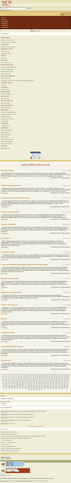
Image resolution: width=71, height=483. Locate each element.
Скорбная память (5, 89)
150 (67, 381)
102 (3, 379)
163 (37, 382)
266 (56, 388)
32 (60, 375)
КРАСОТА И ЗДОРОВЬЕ (8, 76)
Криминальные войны (6, 143)
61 (52, 376)
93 (50, 378)
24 (43, 375)
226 (12, 386)
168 (51, 382)
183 (26, 383)
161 (31, 382)
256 (28, 388)
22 (39, 375)
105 (11, 379)
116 (41, 379)
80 (23, 378)
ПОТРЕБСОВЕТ (5, 91)
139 (37, 381)
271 (29, 389)
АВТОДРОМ (4, 110)
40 (8, 376)
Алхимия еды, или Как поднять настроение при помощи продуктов (17, 80)
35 (66, 375)
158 (23, 382)
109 (22, 379)
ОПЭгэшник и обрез (6, 134)
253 (20, 388)
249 (9, 388)
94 (52, 378)
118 (46, 379)
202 (12, 385)
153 (9, 382)
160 (28, 382)
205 (20, 385)
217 (53, 385)
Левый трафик (4, 137)
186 (34, 383)
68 (66, 376)
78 (19, 378)
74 (10, 378)
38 (4, 376)
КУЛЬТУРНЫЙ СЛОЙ (7, 64)
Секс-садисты (6, 238)
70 (2, 378)
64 (58, 376)
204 (17, 385)
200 (6, 385)
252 (17, 388)
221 (64, 385)
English (3, 395)
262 (45, 388)
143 (48, 381)
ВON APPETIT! (5, 96)
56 (41, 376)
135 (26, 381)
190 (45, 383)
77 (17, 378)
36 (68, 375)
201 (9, 385)
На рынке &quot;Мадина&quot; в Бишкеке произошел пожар (15, 420)
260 (39, 388)
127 (3, 381)
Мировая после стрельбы (10, 278)
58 (45, 376)
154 (12, 382)
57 (43, 376)
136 (28, 381)
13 (20, 375)
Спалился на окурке (8, 252)
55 (39, 376)
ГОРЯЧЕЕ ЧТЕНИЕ (6, 82)
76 (15, 378)
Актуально (3, 85)
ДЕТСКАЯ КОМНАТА (7, 105)
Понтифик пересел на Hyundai (8, 114)
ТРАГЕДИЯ (4, 87)
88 (40, 378)
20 (35, 375)
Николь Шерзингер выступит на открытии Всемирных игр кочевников (18, 417)
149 (64, 381)
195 (59, 383)
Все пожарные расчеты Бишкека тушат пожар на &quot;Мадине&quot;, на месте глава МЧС (23, 411)
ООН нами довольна (6, 62)
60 (50, 376)
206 (23, 385)
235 (37, 386)
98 (60, 378)
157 (20, 382)
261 (42, 388)
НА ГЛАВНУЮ (4, 34)
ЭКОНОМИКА (5, 44)
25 (45, 375)
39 (6, 376)
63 (56, 376)
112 (30, 379)
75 (13, 378)
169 (53, 382)
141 (42, 381)
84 (31, 378)
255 (26, 388)
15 (25, 375)
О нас (4, 18)
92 (48, 378)
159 (26, 382)
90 (44, 378)
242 (56, 386)
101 (68, 378)
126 (68, 379)
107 (16, 379)
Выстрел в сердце (7, 170)
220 (62, 385)
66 (62, 376)
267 (59, 388)
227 (15, 386)
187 (37, 383)
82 (27, 378)
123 (60, 379)
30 (56, 375)
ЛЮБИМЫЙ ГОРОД (6, 49)
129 (9, 381)
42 (12, 376)
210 (34, 385)
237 (42, 386)
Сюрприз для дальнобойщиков (8, 112)
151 (3, 382)
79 (21, 378)
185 (31, 383)
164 (39, 382)
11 (16, 375)
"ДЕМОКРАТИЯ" (5, 37)
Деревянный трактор (6, 116)
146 (56, 381)
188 (39, 383)
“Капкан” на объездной (9, 305)
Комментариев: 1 (65, 206)
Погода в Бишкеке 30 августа (8, 423)
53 (35, 376)
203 (15, 385)
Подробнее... (4, 177)
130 (12, 381)
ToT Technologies (39, 481)
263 (48, 388)
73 (8, 378)
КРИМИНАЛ (4, 128)
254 (23, 388)
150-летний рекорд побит (7, 139)
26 (47, 375)
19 (33, 375)
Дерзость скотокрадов (6, 130)
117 (43, 379)
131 (15, 381)
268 (62, 388)
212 (39, 385)
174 (67, 382)
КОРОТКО (4, 146)
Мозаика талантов (5, 73)
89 (42, 378)
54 (37, 376)
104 (8, 379)
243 (59, 386)
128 (6, 381)
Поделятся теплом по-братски (8, 46)
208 (28, 385)
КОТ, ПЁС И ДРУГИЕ (7, 101)
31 (58, 375)
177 (9, 383)
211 (37, 385)
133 (20, 381)
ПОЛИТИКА (4, 60)
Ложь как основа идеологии (7, 40)
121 (54, 379)
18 (31, 375)
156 (17, 382)
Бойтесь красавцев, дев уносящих (9, 450)
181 (20, 383)
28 (52, 375)
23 (41, 375)
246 (67, 386)
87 (37, 378)
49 (27, 376)
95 (54, 378)
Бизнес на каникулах (6, 107)
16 (27, 375)
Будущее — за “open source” (8, 442)
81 (25, 378)
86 (35, 378)
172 (62, 382)
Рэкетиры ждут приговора (10, 212)
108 (19, 379)
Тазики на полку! (5, 51)
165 (42, 382)
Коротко (4, 318)
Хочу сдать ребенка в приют (8, 446)
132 (17, 381)
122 (57, 379)
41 (10, 376)
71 (4, 378)
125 (65, 379)
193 (53, 383)
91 (46, 378)
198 (67, 383)
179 (15, 383)
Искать (29, 8)
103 (5, 379)
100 (65, 378)
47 (23, 376)
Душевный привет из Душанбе (8, 67)
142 (45, 381)
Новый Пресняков (5, 148)
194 (56, 383)
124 (63, 379)
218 (56, 385)
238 (45, 386)
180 (17, 383)
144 (51, 381)
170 (56, 382)
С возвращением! (5, 125)
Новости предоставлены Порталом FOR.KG (35, 426)
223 (3, 386)
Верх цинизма (6, 360)
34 (64, 375)
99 (62, 378)
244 (62, 386)
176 (6, 383)
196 (62, 383)
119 (49, 379)
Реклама (5, 19)
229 (20, 386)
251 (15, 388)
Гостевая (5, 25)
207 (26, 385)
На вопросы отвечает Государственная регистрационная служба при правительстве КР (22, 436)
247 (3, 388)
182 (23, 383)
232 (28, 386)
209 (31, 385)
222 (67, 385)
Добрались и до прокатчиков (11, 292)
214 (45, 385)
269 (64, 388)
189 (42, 383)
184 (28, 383)
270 (67, 388)
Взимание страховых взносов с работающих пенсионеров (15, 438)
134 (23, 381)
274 (37, 389)
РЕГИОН (3, 55)
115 (38, 379)
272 (31, 389)
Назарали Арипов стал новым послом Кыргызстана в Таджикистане (17, 414)
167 (48, 382)
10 (14, 375)
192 (51, 383)
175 (3, 383)
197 (64, 383)
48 (25, 376)
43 (14, 376)
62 (54, 376)
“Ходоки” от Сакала (8, 332)
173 (64, 382)
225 (9, 386)
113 (33, 379)
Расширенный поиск (6, 10)
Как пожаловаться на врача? (8, 432)
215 (48, 385)
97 (58, 378)
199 (4, 385)
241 (53, 386)
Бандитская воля (5, 132)
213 (42, 385)
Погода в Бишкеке (5, 401)
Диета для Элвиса (5, 103)
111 (27, 379)
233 (31, 386)
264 (51, 388)
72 (6, 378)
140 (39, 381)
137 (31, 381)
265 (53, 388)
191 (48, 383)
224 (6, 386)
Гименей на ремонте (6, 53)
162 (34, 382)
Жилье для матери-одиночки (8, 434)
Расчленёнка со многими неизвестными (15, 198)
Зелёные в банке (5, 98)
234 (34, 386)
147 (59, 381)
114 (35, 379)
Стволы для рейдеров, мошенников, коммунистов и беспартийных (24, 264)
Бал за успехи (4, 444)
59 (47, 376)
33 (62, 375)
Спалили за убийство (8, 224)
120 (51, 379)
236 (39, 386)
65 (60, 376)
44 (16, 376)
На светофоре (4, 121)
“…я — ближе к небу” (6, 440)
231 (26, 386)
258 (34, 388)
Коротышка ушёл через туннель (12, 346)
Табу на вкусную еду (6, 78)
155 (15, 382)
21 (37, 375)
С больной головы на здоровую (8, 42)
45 (18, 376)
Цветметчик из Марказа (7, 141)
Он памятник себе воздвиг (7, 69)
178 (12, 383)
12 (18, 375)
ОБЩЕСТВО (4, 123)
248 (6, 388)
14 (23, 375)
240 (51, 386)
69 (68, 376)
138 (34, 381)
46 (20, 376)
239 (48, 386)
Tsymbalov (11, 481)
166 (45, 382)
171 (59, 382)
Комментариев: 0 (65, 177)
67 (64, 376)
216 (51, 385)
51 (31, 376)
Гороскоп (5, 27)
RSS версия (37, 31)
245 (64, 386)
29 (54, 375)
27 (50, 375)
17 (29, 375)
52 (33, 376)
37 (2, 376)
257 (31, 388)
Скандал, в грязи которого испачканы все (11, 448)
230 (23, 386)
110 (25, 379)
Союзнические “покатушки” (7, 119)
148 (62, 381)
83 (29, 378)
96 (56, 378)
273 (34, 389)
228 (17, 386)
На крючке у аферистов (6, 94)
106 (14, 379)
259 (37, 388)
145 (53, 381)
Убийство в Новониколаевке (11, 185)
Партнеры (5, 21)
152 (6, 382)
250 (12, 388)
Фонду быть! (4, 58)
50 (29, 376)
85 (33, 378)
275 (40, 389)
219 (59, 385)
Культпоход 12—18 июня (7, 71)
